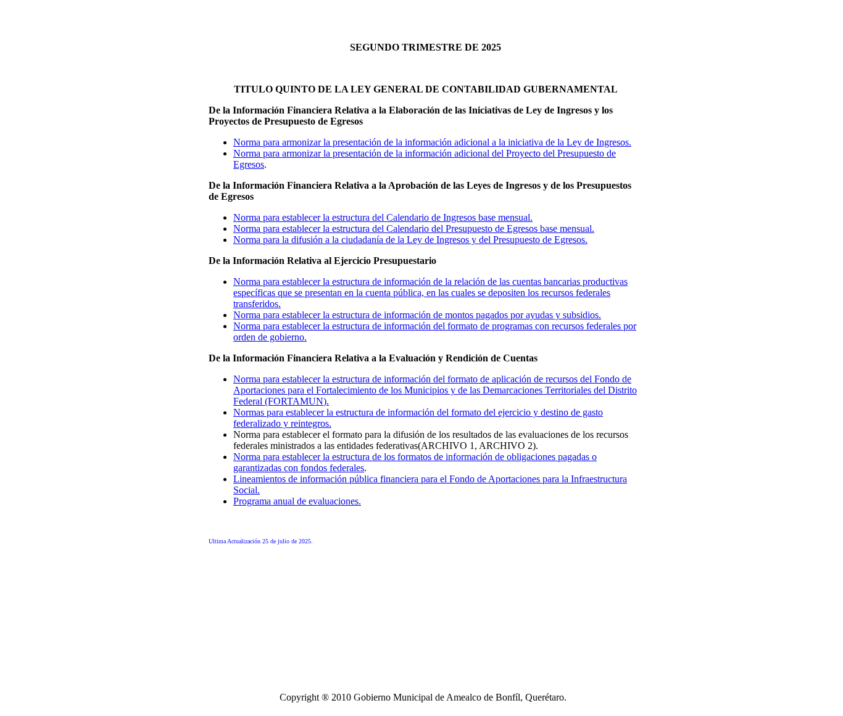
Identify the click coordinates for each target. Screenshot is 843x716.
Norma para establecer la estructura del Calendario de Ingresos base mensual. (383, 217)
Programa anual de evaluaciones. (297, 501)
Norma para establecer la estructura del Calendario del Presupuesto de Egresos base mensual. (413, 228)
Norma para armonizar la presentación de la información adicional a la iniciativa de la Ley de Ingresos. (432, 142)
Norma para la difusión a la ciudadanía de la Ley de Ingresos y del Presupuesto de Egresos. (410, 239)
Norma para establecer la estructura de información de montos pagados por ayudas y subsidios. (417, 315)
